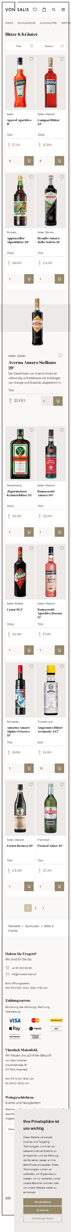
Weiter (43, 908)
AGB (7, 1197)
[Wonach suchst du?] (54, 9)
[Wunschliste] (35, 9)
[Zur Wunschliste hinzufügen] (31, 59)
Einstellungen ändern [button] (43, 1218)
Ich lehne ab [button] (43, 1210)
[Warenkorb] (44, 9)
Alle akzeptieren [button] (42, 1201)
